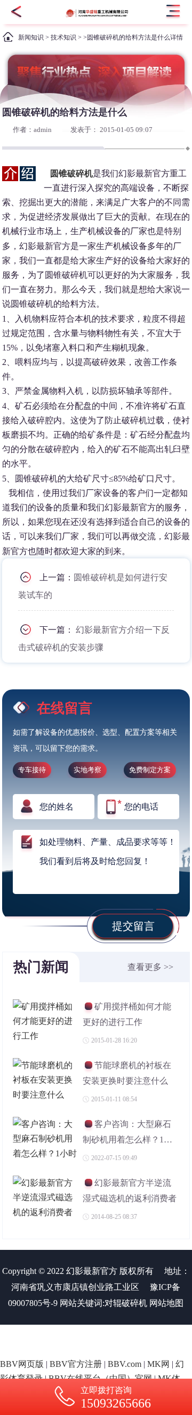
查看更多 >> (150, 966)
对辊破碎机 (126, 1303)
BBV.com (124, 1364)
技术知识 (63, 37)
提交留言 (133, 926)
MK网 (158, 1364)
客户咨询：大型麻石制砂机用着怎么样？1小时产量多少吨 (127, 1133)
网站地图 (166, 1303)
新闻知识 (31, 37)
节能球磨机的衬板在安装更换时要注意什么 (127, 1073)
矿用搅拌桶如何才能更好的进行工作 (127, 1014)
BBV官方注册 (76, 1364)
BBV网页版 (22, 1364)
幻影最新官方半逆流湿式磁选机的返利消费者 (130, 1190)
